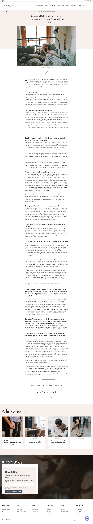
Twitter (90, 1)
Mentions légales (73, 520)
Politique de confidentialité (83, 520)
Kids (67, 5)
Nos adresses (39, 5)
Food (62, 513)
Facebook (85, 1)
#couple (32, 385)
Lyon (3, 511)
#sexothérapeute (58, 385)
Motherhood (61, 5)
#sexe (50, 385)
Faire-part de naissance (21, 511)
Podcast (73, 5)
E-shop (79, 5)
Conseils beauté (35, 510)
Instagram (87, 1)
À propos (67, 520)
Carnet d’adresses (35, 508)
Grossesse (48, 513)
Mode (18, 513)
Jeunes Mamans (49, 508)
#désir (38, 385)
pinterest (47, 398)
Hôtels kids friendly (6, 508)
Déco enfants (19, 510)
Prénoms (48, 511)
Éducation (63, 510)
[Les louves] (9, 6)
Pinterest (88, 1)
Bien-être (52, 5)
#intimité (45, 385)
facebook (43, 398)
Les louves (7, 520)
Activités (63, 508)
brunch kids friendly (6, 510)
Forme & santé (35, 511)
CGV (90, 520)
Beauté (33, 505)
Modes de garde (64, 511)
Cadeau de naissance (21, 508)
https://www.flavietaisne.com (48, 379)
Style (46, 5)
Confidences (49, 510)
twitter (51, 398)
